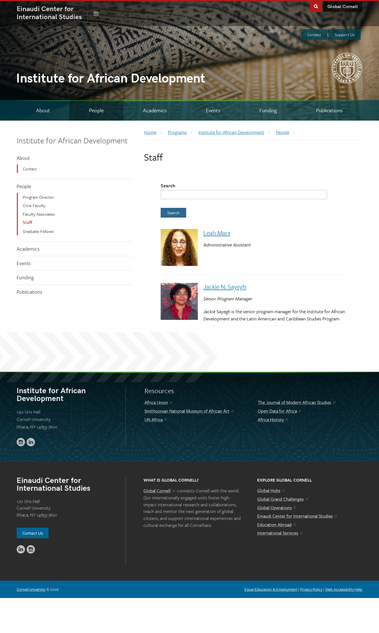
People (24, 186)
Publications (29, 291)
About (23, 157)
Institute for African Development (72, 140)
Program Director (38, 197)
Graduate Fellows (38, 231)
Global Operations (274, 507)
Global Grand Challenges (280, 499)
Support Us (345, 34)
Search (168, 185)
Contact (314, 34)
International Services (277, 533)
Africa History (271, 419)
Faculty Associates (39, 214)
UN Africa (154, 419)
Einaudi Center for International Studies (295, 516)
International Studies (52, 13)
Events (24, 263)
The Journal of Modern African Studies (294, 402)
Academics (28, 248)
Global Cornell (342, 6)
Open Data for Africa (277, 411)
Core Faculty (34, 205)
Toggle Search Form (316, 6)
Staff (27, 222)
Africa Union (156, 402)
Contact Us (32, 533)
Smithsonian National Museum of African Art (187, 411)
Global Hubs (269, 490)
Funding (25, 277)
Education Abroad (274, 524)
